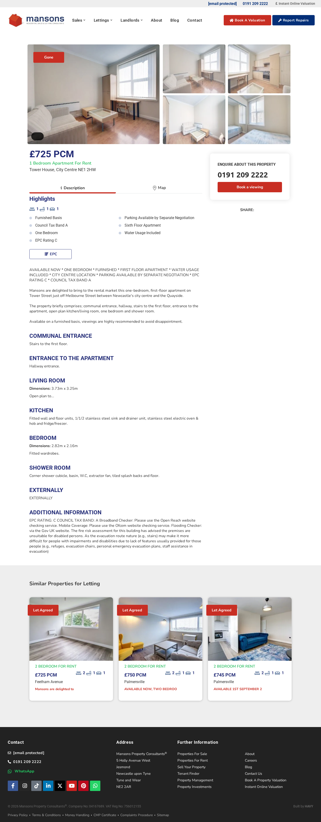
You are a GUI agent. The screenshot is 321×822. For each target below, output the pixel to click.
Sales (77, 20)
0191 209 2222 (243, 174)
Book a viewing (250, 187)
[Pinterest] (83, 786)
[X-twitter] (60, 786)
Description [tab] (73, 188)
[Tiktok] (36, 786)
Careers (251, 760)
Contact (194, 20)
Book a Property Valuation (265, 780)
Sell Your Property (191, 767)
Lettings (101, 20)
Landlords (130, 20)
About (156, 20)
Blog (174, 20)
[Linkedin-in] (48, 786)
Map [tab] (161, 187)
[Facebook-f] (13, 786)
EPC (53, 254)
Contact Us (253, 773)
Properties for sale (192, 753)
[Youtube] (72, 786)
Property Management (195, 780)
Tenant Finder (188, 773)
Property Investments (194, 786)
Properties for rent (192, 760)
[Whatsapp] (95, 786)
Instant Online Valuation (264, 786)
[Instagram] (25, 786)
